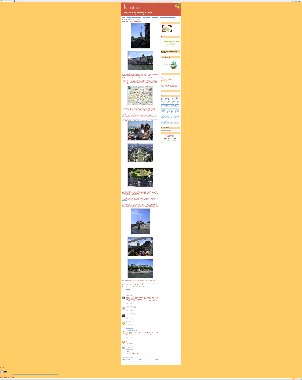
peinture (177, 116)
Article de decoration (175, 115)
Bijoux (166, 117)
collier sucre (172, 122)
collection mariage (164, 116)
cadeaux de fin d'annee (174, 118)
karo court (165, 124)
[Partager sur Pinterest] (144, 286)
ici (154, 120)
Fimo (172, 111)
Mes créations (164, 107)
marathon (169, 124)
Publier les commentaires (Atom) (135, 361)
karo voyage (163, 121)
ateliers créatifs (164, 118)
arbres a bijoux (166, 122)
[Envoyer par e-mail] (138, 286)
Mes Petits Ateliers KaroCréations (167, 17)
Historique (138, 19)
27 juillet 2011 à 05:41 (129, 343)
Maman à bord (129, 295)
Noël (175, 117)
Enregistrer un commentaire (128, 357)
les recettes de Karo (173, 102)
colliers (177, 98)
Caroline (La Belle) (130, 306)
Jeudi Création (165, 104)
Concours (168, 106)
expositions (167, 111)
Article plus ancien (155, 359)
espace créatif (163, 123)
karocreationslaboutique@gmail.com (169, 86)
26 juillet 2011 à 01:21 (129, 318)
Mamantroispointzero (130, 330)
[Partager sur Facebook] (142, 286)
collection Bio (163, 119)
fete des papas (169, 123)
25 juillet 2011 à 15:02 (129, 303)
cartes (172, 110)
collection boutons (170, 119)
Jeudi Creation (170, 117)
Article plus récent (126, 359)
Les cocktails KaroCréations (128, 19)
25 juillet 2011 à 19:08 (129, 310)
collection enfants (172, 109)
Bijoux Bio (174, 121)
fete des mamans (172, 116)
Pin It (162, 92)
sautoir (173, 101)
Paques (177, 117)
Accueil (123, 17)
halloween (168, 115)
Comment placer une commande (134, 17)
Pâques (177, 121)
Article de (170, 121)
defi (178, 109)
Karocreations (129, 321)
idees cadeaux (176, 119)
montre (167, 121)
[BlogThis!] (139, 286)
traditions (172, 124)
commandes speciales (174, 107)
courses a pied (176, 122)
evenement (163, 115)
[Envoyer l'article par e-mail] (135, 286)
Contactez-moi (155, 17)
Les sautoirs (168, 110)
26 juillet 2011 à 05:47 (129, 328)
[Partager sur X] (141, 286)
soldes (162, 117)
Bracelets (171, 104)
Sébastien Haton (129, 313)
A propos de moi (146, 17)
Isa (126, 351)
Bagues (163, 110)
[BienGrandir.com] (162, 142)
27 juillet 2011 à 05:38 (129, 337)
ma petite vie (128, 289)
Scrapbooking (164, 109)
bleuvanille (128, 345)
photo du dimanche (175, 106)
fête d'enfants (174, 123)
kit (164, 106)
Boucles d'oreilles (167, 100)
